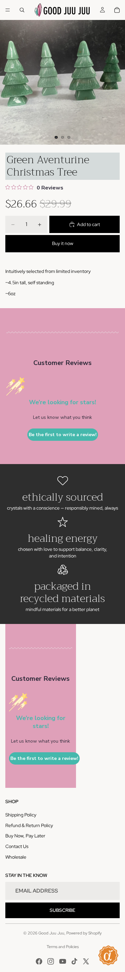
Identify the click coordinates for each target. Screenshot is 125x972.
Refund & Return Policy (29, 825)
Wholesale (15, 857)
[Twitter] (86, 961)
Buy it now (62, 243)
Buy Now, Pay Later (25, 836)
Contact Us (16, 846)
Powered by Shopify (84, 933)
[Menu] (7, 10)
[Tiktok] (74, 961)
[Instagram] (51, 961)
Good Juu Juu (51, 933)
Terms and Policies (63, 946)
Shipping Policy (20, 815)
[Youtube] (63, 961)
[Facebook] (39, 961)
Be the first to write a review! (63, 434)
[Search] (22, 10)
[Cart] (117, 10)
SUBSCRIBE (62, 910)
